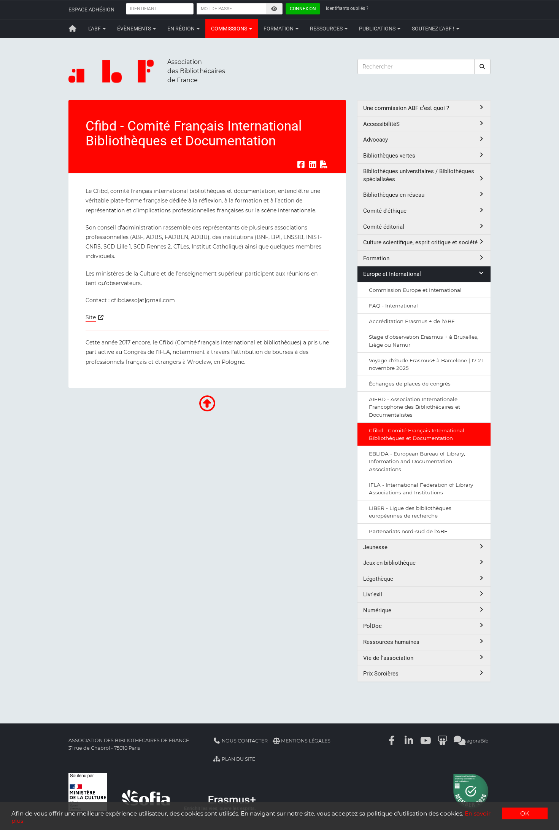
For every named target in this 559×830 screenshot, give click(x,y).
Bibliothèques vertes (389, 155)
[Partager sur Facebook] (301, 164)
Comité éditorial (383, 226)
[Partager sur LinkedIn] (313, 164)
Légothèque (378, 578)
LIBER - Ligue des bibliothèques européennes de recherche (410, 512)
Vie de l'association (388, 658)
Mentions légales (305, 741)
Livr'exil (372, 594)
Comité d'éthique (385, 210)
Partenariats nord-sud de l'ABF (408, 531)
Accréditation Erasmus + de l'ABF (412, 321)
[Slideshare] (443, 741)
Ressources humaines (391, 642)
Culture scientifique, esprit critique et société (420, 242)
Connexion (303, 8)
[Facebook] (392, 741)
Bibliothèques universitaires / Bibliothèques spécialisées (418, 175)
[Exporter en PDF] (324, 164)
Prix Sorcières (381, 673)
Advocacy (375, 139)
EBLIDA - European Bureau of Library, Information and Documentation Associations (417, 461)
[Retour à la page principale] (73, 28)
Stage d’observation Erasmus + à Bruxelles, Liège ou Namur (423, 340)
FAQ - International (393, 306)
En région (181, 28)
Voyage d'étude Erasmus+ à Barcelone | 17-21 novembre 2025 (426, 364)
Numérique (377, 610)
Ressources (327, 28)
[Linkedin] (409, 741)
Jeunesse (375, 547)
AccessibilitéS (381, 124)
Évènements (134, 28)
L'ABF (95, 28)
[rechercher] (482, 66)
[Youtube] (426, 741)
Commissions (229, 28)
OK (524, 813)
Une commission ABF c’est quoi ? (406, 108)
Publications (378, 28)
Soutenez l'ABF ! (434, 28)
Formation (279, 28)
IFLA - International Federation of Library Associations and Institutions (421, 488)
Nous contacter (244, 741)
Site (91, 317)
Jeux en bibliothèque (389, 562)
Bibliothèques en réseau (393, 194)
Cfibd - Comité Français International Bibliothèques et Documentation (416, 434)
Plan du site (238, 759)
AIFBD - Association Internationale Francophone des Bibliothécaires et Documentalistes (414, 406)
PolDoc (372, 626)
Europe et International (392, 274)
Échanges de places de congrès (410, 384)
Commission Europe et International (415, 290)
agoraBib (477, 741)
